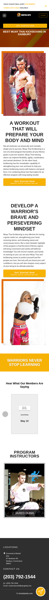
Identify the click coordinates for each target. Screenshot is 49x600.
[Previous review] (5, 414)
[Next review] (44, 414)
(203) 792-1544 (19, 576)
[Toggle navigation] (4, 15)
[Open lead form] (40, 591)
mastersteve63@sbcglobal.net (19, 586)
